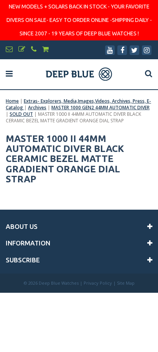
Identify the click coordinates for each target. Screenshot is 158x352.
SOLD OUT (21, 114)
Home (12, 101)
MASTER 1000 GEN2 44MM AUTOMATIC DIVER (100, 107)
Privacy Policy (98, 283)
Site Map (126, 283)
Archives (37, 107)
